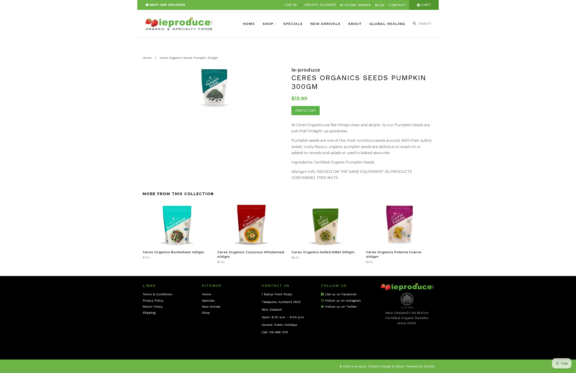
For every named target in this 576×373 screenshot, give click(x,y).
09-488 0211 (278, 332)
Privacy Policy (153, 300)
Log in (291, 5)
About (355, 24)
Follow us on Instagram (342, 300)
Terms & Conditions (157, 294)
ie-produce (359, 366)
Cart (426, 5)
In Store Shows (355, 5)
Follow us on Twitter (340, 306)
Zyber (400, 366)
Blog (380, 5)
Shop (269, 24)
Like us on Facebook (340, 294)
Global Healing (387, 24)
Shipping (149, 312)
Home (249, 24)
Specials (293, 24)
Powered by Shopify (420, 366)
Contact (397, 5)
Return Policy (153, 306)
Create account (320, 5)
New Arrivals (325, 24)
